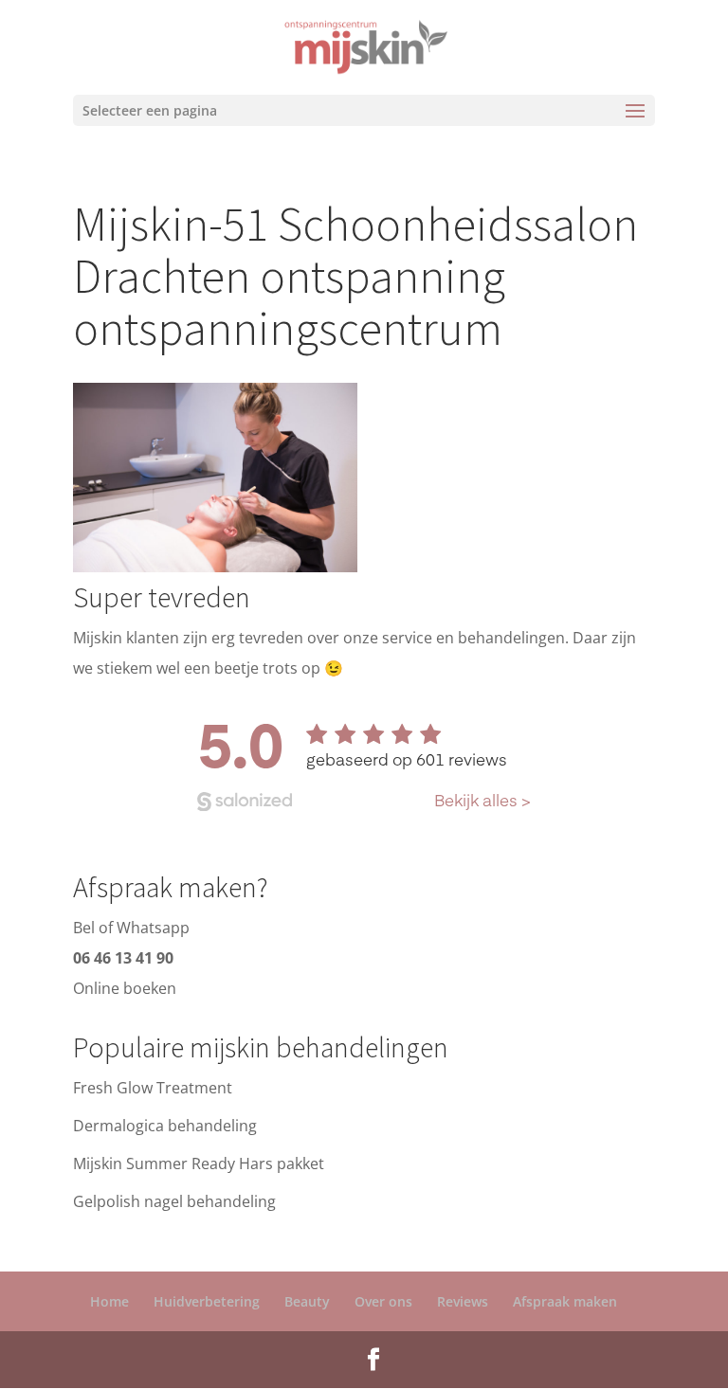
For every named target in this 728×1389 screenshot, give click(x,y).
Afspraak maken (565, 1301)
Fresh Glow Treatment (152, 1087)
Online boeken (124, 988)
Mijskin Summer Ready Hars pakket (198, 1163)
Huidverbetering (207, 1301)
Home (109, 1301)
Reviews (462, 1301)
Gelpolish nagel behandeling (174, 1201)
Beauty (307, 1301)
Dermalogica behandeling (165, 1125)
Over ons (383, 1301)
